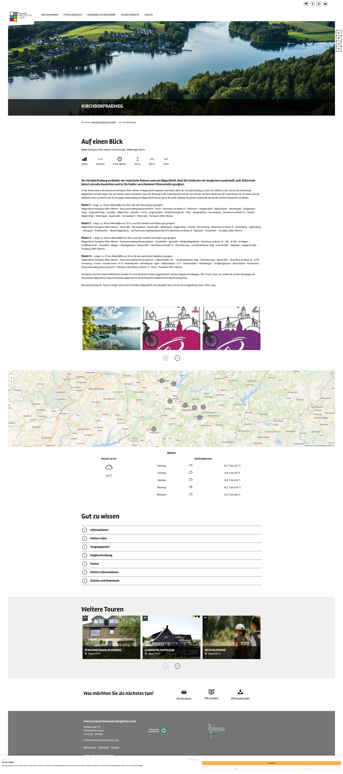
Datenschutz (90, 747)
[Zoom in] (11, 374)
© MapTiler (308, 445)
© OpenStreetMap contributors (323, 445)
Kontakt (115, 747)
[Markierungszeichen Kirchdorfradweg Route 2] (231, 329)
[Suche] (338, 32)
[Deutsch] (306, 4)
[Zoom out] (11, 378)
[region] (171, 408)
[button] (312, 4)
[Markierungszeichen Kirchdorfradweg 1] (171, 329)
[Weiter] (177, 358)
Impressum (103, 747)
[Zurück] (165, 358)
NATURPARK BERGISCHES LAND (103, 122)
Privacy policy (193, 760)
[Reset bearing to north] (11, 381)
